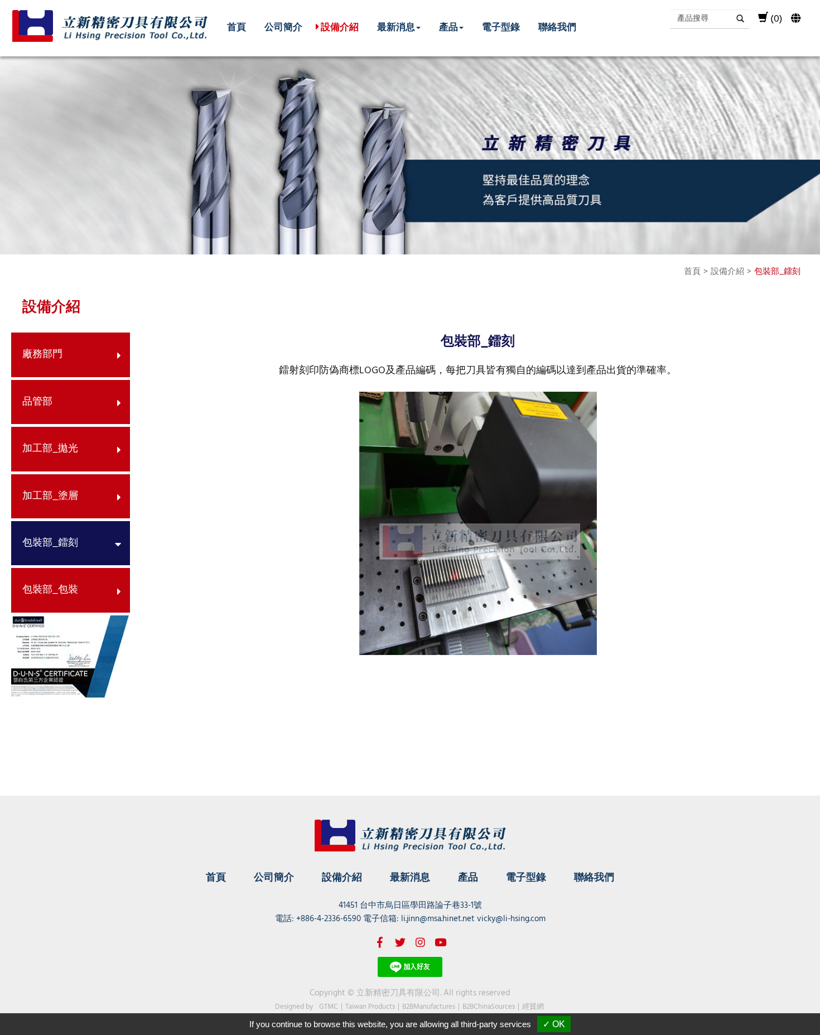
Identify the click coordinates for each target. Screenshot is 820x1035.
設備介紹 (340, 26)
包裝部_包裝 (50, 590)
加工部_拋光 (50, 449)
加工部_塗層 (50, 496)
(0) (776, 19)
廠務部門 (42, 354)
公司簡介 (283, 26)
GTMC (328, 1007)
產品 (468, 876)
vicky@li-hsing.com (511, 919)
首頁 (236, 26)
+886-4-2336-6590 (328, 919)
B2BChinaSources (488, 1007)
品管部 (37, 402)
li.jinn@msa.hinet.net (438, 919)
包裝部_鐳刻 (50, 543)
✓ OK (554, 1024)
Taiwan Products (370, 1007)
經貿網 (533, 1007)
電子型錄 (501, 26)
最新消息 (410, 876)
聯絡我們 (557, 26)
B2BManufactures (428, 1007)
